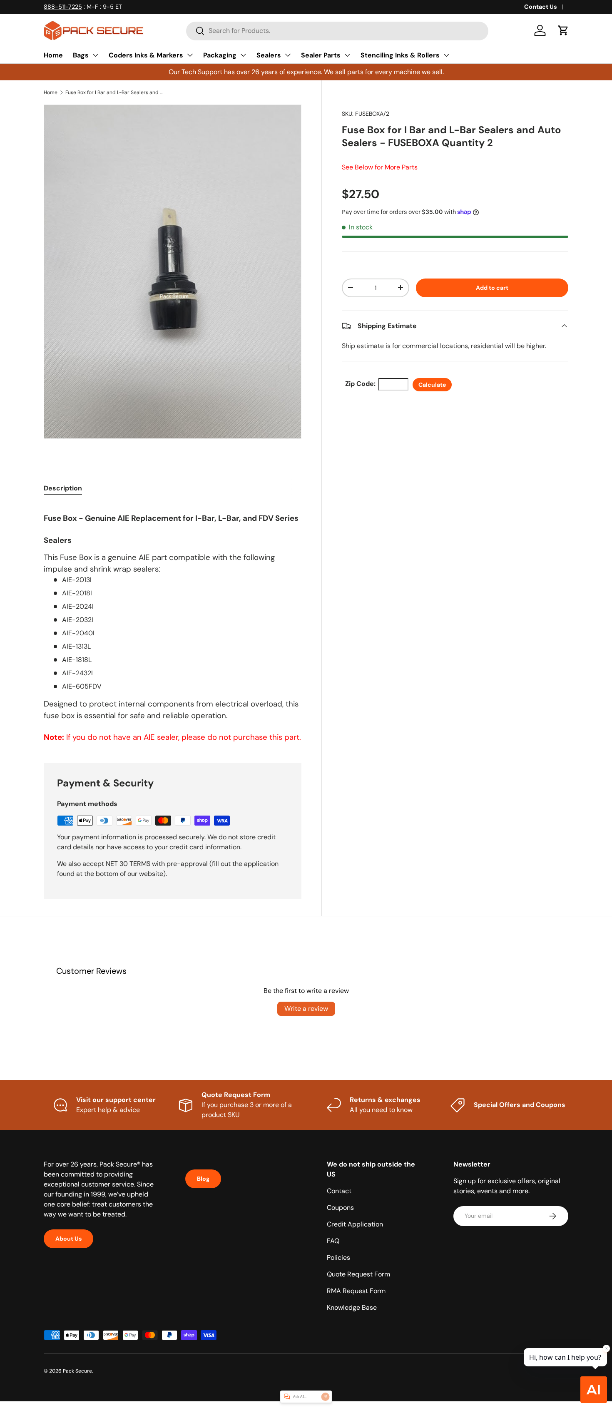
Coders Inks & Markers (146, 55)
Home (53, 55)
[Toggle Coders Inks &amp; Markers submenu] (190, 55)
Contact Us (540, 6)
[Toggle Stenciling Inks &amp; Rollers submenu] (446, 55)
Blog (203, 1178)
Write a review (306, 1008)
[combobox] (337, 30)
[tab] (63, 488)
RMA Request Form (356, 1290)
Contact (339, 1191)
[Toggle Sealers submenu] (288, 55)
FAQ (333, 1240)
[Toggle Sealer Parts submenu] (347, 55)
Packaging (219, 55)
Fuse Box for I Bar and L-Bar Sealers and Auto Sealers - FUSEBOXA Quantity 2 (115, 92)
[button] (563, 30)
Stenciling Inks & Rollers (400, 55)
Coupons (340, 1207)
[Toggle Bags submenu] (95, 55)
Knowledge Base (352, 1307)
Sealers (268, 55)
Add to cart (492, 287)
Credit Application (355, 1224)
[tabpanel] (172, 623)
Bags (81, 55)
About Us (68, 1238)
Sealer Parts (321, 55)
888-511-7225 (63, 6)
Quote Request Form (358, 1274)
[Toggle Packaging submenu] (243, 55)
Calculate (432, 384)
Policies (338, 1257)
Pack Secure (77, 1371)
